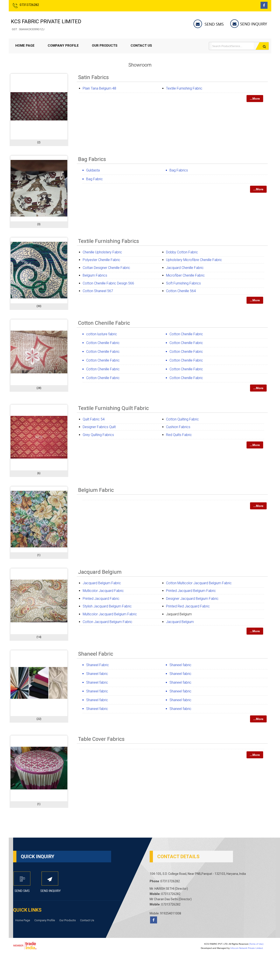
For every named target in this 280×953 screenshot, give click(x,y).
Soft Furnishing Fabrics (183, 283)
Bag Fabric (94, 179)
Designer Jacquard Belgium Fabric (192, 599)
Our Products (104, 46)
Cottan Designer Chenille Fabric (106, 268)
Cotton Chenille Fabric (104, 323)
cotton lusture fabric (101, 334)
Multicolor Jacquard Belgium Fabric (110, 614)
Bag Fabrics (92, 159)
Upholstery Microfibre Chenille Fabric (194, 260)
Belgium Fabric (96, 490)
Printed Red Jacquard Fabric (188, 606)
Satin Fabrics (93, 77)
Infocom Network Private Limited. (246, 948)
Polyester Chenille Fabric (101, 260)
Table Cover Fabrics (101, 739)
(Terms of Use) (256, 944)
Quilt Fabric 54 (94, 419)
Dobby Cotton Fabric (182, 252)
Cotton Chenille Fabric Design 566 (108, 283)
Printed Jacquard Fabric (101, 599)
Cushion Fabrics (178, 427)
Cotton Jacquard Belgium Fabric (107, 622)
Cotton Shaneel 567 (98, 291)
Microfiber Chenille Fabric (185, 275)
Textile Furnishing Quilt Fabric (113, 408)
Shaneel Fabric (95, 654)
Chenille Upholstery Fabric (102, 252)
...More (255, 98)
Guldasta (93, 170)
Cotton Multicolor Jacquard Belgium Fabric (199, 583)
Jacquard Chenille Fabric (185, 268)
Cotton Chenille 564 (181, 291)
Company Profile (63, 46)
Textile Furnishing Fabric (184, 88)
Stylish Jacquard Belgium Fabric (107, 606)
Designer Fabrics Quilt (99, 427)
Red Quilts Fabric (179, 435)
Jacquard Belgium (100, 572)
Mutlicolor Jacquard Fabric (103, 591)
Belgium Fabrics (95, 275)
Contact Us (141, 46)
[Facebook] (264, 7)
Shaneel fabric (180, 665)
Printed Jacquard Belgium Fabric (191, 591)
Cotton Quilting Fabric (182, 419)
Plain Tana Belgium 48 (99, 88)
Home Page (25, 46)
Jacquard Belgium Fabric (102, 583)
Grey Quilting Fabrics (98, 435)
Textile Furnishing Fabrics (108, 241)
